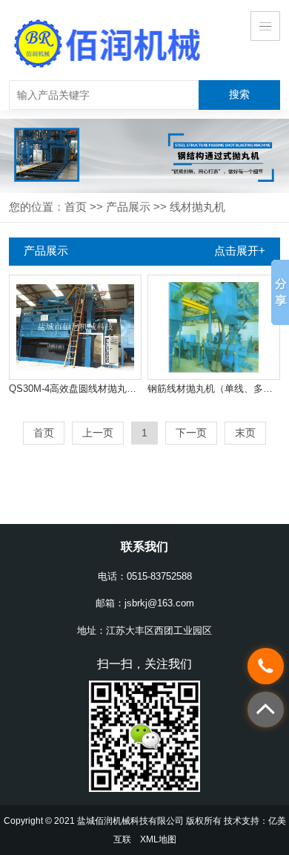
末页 (245, 433)
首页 (75, 207)
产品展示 (128, 207)
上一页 (97, 433)
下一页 (191, 433)
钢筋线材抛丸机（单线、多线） (213, 388)
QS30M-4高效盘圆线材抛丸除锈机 (75, 388)
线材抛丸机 (197, 207)
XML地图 (158, 839)
